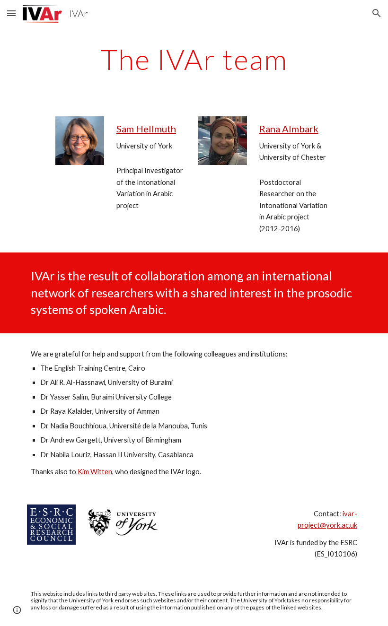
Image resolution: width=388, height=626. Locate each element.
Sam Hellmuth (146, 128)
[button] (11, 13)
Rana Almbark (288, 128)
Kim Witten (95, 472)
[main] (194, 59)
